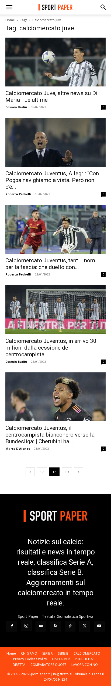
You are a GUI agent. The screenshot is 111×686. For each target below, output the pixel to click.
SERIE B (63, 653)
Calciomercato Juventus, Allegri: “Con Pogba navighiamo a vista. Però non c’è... (52, 180)
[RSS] (55, 626)
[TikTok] (70, 626)
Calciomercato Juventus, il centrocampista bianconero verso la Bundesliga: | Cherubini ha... (50, 435)
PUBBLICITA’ (84, 659)
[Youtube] (99, 626)
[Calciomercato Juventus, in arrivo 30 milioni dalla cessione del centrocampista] (55, 309)
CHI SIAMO (29, 653)
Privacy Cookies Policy (30, 659)
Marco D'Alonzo (17, 449)
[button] (9, 7)
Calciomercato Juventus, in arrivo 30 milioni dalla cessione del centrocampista (50, 348)
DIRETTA (19, 664)
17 (42, 472)
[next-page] (78, 471)
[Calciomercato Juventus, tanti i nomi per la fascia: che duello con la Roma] (55, 229)
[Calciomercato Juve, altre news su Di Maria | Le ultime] (55, 62)
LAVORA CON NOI (85, 664)
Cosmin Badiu (16, 107)
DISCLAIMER (61, 659)
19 (67, 472)
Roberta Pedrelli (18, 194)
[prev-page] (30, 471)
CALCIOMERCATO (87, 653)
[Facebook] (11, 626)
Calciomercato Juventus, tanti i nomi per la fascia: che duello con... (51, 263)
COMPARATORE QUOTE (48, 664)
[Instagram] (26, 625)
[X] (84, 626)
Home (10, 20)
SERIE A (47, 653)
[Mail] (41, 626)
